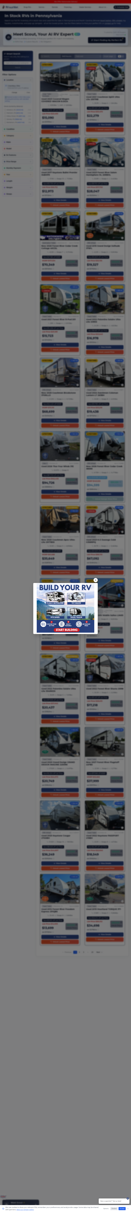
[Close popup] (96, 580)
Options (105, 1208)
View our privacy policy (25, 1210)
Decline (114, 1208)
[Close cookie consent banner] (128, 1208)
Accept (122, 1208)
